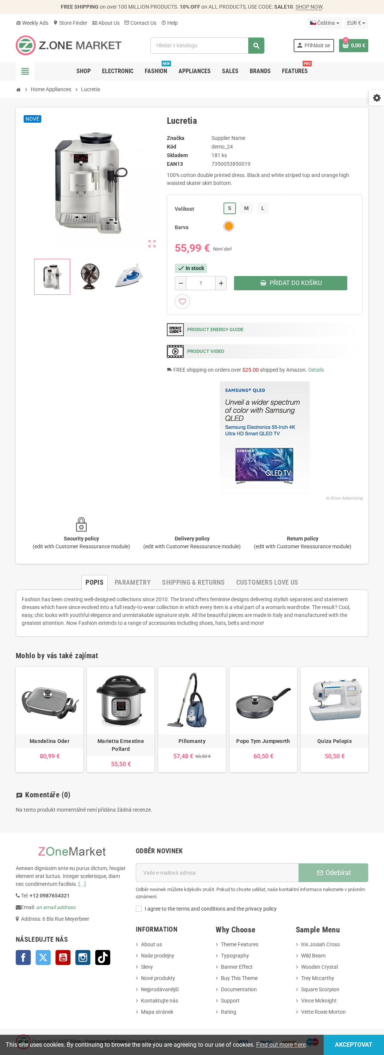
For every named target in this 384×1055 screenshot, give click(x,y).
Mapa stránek (157, 1012)
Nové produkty (158, 978)
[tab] (94, 582)
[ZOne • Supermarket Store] (69, 45)
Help (169, 23)
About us (151, 944)
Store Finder (70, 23)
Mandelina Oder (49, 741)
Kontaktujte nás (159, 1001)
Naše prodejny (157, 956)
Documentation (239, 989)
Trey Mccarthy (317, 978)
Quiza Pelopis (334, 741)
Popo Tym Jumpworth (263, 741)
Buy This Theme (239, 978)
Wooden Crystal (319, 967)
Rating (228, 1012)
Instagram (82, 957)
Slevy (147, 967)
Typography (235, 956)
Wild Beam (313, 956)
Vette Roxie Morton (323, 1012)
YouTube (63, 957)
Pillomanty (192, 741)
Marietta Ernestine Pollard (121, 745)
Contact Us (140, 23)
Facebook (23, 957)
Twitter (43, 957)
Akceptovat (353, 1044)
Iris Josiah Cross (320, 944)
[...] (82, 884)
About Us (106, 23)
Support (230, 1001)
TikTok (102, 957)
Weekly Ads (32, 23)
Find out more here (281, 1044)
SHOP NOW (309, 7)
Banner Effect (237, 967)
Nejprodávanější (159, 989)
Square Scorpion (320, 989)
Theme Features (239, 944)
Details (316, 370)
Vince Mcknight (319, 1001)
